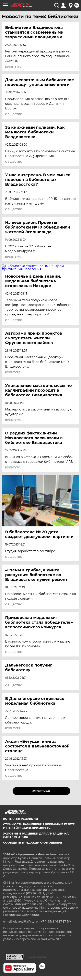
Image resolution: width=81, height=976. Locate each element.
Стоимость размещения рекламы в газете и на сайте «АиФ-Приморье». (39, 826)
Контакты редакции (20, 819)
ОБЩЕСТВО (13, 114)
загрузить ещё (41, 791)
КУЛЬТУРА (13, 66)
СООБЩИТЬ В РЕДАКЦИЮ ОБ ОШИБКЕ (32, 842)
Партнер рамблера (37, 957)
